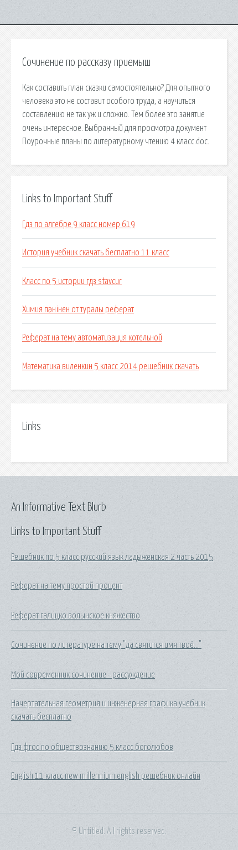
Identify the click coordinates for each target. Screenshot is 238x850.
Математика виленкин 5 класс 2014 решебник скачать (110, 366)
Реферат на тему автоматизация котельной (92, 337)
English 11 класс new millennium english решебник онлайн (105, 776)
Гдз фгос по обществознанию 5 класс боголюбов (92, 747)
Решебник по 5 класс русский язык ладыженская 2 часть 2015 (112, 557)
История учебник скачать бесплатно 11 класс (95, 252)
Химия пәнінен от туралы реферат (78, 309)
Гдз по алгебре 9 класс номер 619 (78, 224)
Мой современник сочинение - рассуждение (83, 674)
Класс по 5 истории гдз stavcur (72, 281)
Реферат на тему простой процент (66, 585)
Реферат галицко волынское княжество (75, 615)
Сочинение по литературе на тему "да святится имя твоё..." (106, 645)
